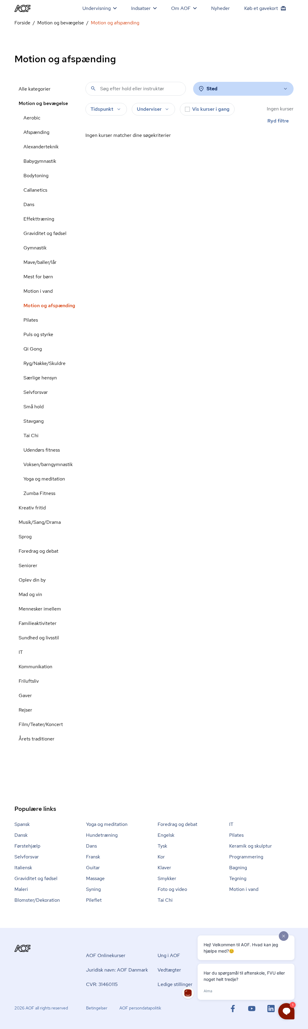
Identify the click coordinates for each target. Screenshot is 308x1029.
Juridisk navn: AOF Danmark (117, 970)
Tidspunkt (102, 109)
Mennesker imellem (40, 609)
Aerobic (31, 118)
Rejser (25, 710)
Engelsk (166, 835)
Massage (95, 878)
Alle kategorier (35, 89)
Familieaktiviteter (38, 623)
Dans (28, 204)
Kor (161, 857)
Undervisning (96, 8)
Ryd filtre (278, 121)
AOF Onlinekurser (105, 955)
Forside (22, 23)
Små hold (33, 406)
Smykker (167, 878)
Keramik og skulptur (250, 846)
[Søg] (93, 88)
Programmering (246, 857)
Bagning (238, 867)
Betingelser (96, 1008)
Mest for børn (38, 276)
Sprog (25, 536)
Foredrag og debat (38, 551)
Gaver (25, 695)
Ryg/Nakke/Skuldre (44, 363)
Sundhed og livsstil (39, 638)
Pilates (30, 320)
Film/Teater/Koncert (41, 724)
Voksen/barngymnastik (48, 464)
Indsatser (141, 8)
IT (21, 652)
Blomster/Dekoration (37, 900)
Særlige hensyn (40, 378)
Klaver (164, 867)
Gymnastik (35, 248)
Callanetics (35, 190)
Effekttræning (38, 219)
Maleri (21, 889)
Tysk (162, 846)
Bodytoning (35, 175)
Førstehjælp (27, 846)
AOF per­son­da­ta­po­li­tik (140, 1008)
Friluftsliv (29, 681)
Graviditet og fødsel (44, 233)
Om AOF (181, 8)
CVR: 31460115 (102, 984)
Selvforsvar (35, 392)
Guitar (93, 867)
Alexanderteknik (41, 147)
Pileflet (94, 900)
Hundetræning (102, 835)
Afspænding (36, 132)
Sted (212, 88)
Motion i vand (38, 291)
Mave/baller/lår (40, 262)
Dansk (21, 835)
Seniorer (28, 565)
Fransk (93, 857)
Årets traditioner (36, 739)
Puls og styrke (38, 334)
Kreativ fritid (32, 508)
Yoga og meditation (44, 479)
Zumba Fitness (39, 493)
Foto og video (172, 889)
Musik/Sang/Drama (40, 522)
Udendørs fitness (41, 450)
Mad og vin (30, 594)
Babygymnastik (39, 161)
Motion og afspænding (49, 305)
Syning (93, 889)
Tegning (237, 878)
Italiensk (23, 867)
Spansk (22, 824)
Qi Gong (32, 349)
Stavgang (33, 421)
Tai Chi (30, 435)
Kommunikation (35, 666)
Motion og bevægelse (60, 23)
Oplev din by (32, 580)
